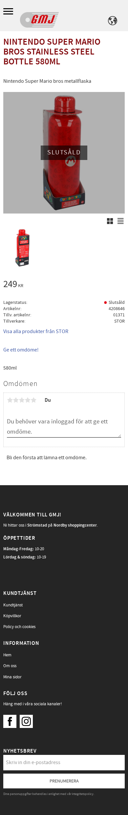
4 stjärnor (28, 400)
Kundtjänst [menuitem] (13, 605)
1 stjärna (10, 400)
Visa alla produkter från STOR (35, 331)
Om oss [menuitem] (9, 665)
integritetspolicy (83, 794)
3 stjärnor (22, 400)
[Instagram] (28, 719)
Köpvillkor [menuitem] (12, 616)
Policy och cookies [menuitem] (19, 626)
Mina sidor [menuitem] (12, 677)
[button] (9, 11)
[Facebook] (11, 719)
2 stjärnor (16, 400)
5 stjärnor (33, 400)
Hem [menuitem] (7, 655)
